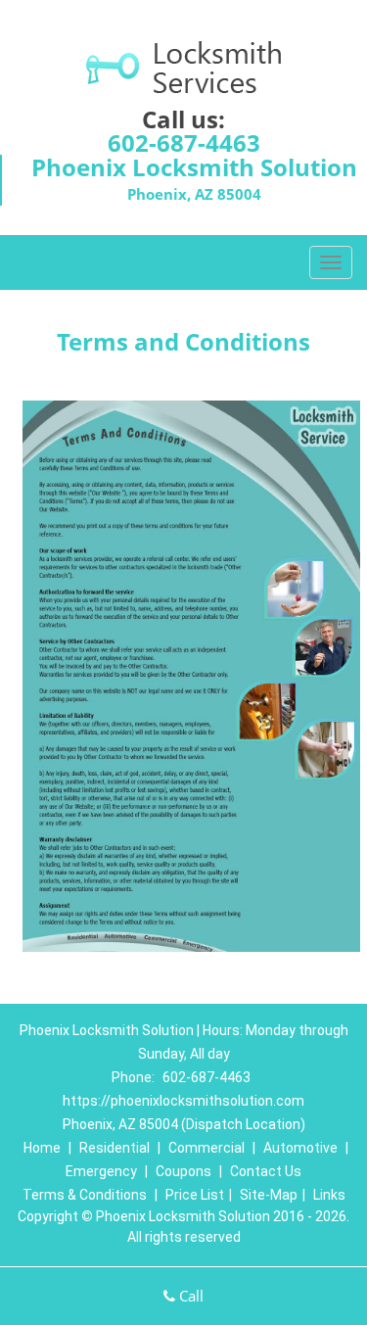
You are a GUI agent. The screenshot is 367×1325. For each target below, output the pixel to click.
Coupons (183, 1171)
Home (42, 1148)
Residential (114, 1148)
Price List (194, 1195)
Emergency (101, 1171)
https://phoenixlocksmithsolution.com (183, 1101)
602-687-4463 (184, 142)
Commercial (206, 1148)
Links (329, 1195)
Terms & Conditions (85, 1195)
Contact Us (265, 1171)
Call (189, 1295)
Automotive (300, 1148)
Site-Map (269, 1195)
